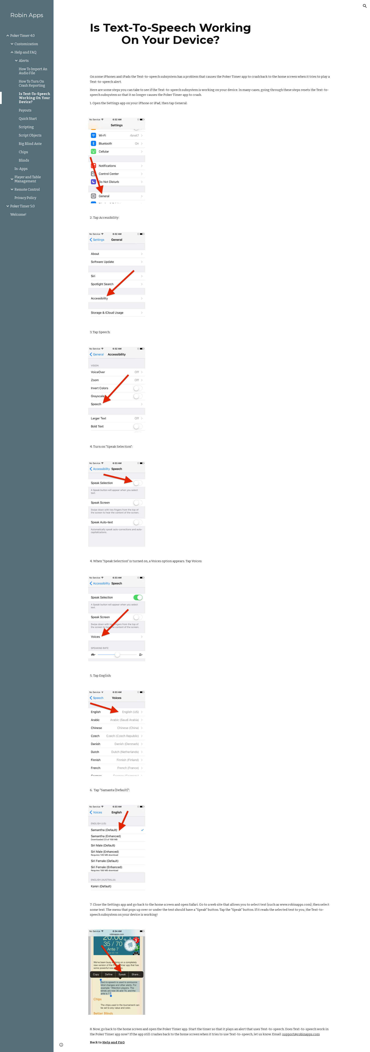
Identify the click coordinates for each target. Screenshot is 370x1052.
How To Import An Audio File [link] (33, 71)
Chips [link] (23, 152)
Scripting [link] (26, 127)
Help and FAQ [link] (25, 52)
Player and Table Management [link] (28, 179)
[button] (365, 6)
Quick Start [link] (28, 119)
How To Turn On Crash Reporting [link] (32, 83)
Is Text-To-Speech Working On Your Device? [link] (34, 98)
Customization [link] (26, 44)
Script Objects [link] (30, 135)
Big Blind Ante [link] (30, 144)
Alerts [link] (24, 61)
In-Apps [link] (21, 169)
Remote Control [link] (27, 189)
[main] (170, 33)
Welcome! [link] (18, 214)
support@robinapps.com (301, 1034)
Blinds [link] (24, 160)
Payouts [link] (25, 110)
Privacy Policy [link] (25, 198)
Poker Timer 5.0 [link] (22, 206)
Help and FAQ (113, 1042)
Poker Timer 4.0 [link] (22, 36)
